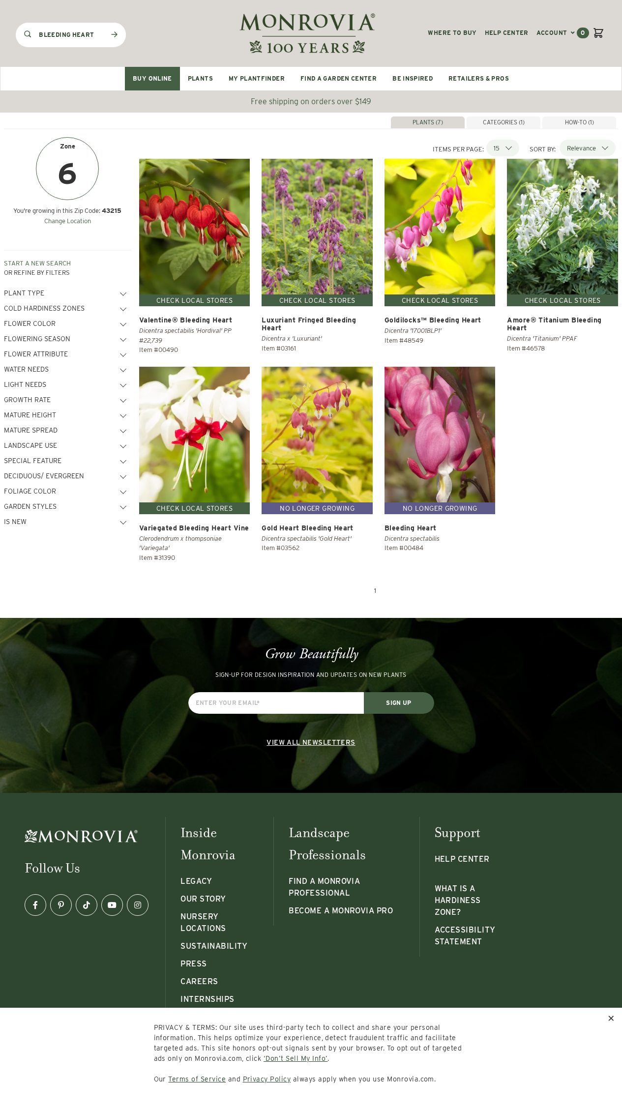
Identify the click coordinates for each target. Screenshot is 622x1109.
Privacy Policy (267, 1079)
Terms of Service (197, 1079)
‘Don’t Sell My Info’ (296, 1058)
